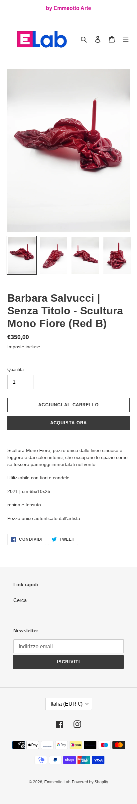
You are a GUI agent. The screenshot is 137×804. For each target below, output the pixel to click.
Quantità (15, 369)
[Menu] (126, 39)
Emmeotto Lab (57, 782)
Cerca (20, 600)
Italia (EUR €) (66, 704)
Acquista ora (68, 422)
